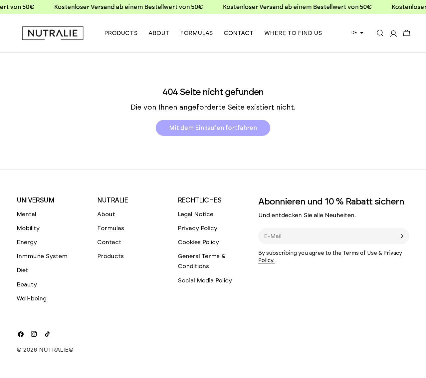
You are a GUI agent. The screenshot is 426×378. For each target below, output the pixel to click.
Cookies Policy (198, 242)
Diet (22, 270)
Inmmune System (42, 256)
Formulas (110, 228)
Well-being (32, 298)
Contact (109, 242)
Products (110, 256)
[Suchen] (380, 33)
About (106, 214)
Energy (27, 242)
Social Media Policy (205, 280)
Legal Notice (195, 214)
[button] (357, 32)
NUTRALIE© (56, 349)
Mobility (28, 228)
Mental (26, 214)
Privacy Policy (197, 228)
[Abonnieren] (402, 236)
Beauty (27, 284)
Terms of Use (360, 253)
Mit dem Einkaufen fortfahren (213, 128)
